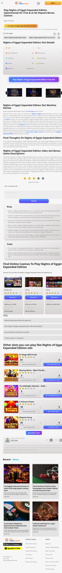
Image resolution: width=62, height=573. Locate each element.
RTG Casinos (29, 558)
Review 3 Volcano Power (29, 411)
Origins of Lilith (38, 132)
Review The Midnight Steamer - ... (29, 395)
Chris (47, 440)
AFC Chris (11, 21)
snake (7, 119)
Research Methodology (52, 547)
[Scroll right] (58, 33)
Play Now (12, 297)
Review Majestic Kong (29, 427)
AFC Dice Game (50, 569)
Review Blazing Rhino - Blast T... (29, 380)
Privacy (52, 562)
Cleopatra (22, 125)
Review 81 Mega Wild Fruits (29, 364)
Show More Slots (34, 433)
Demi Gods (29, 132)
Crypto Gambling (30, 547)
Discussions (49, 554)
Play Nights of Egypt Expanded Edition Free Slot (34, 79)
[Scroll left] (54, 33)
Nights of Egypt (36, 114)
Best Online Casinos (31, 544)
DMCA (57, 562)
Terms (47, 562)
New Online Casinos (31, 551)
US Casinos (29, 554)
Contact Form (49, 558)
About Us (48, 544)
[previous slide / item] (7, 92)
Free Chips (31, 111)
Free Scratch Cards (51, 565)
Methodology (54, 29)
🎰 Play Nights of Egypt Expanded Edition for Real (21, 26)
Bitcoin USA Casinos (31, 562)
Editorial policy (48, 29)
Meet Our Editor (50, 551)
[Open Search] (38, 3)
